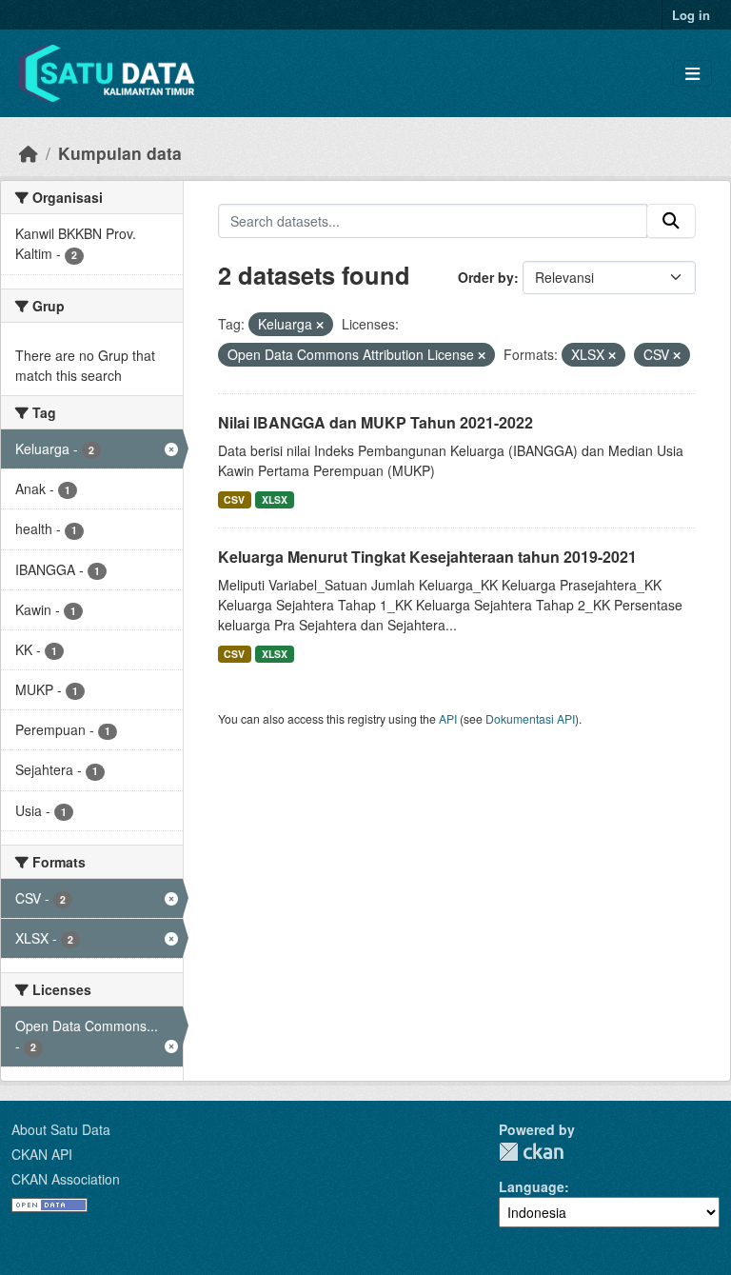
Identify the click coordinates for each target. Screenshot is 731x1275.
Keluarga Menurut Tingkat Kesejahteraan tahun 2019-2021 (427, 557)
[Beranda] (28, 153)
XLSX (274, 499)
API (448, 718)
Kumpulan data (120, 153)
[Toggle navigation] (692, 74)
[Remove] (320, 324)
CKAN (531, 1152)
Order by (486, 277)
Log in (691, 15)
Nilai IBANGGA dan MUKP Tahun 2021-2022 (375, 422)
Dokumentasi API (530, 718)
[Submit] (671, 221)
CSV (234, 499)
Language (531, 1186)
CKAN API (41, 1154)
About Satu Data (60, 1129)
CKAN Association (65, 1178)
